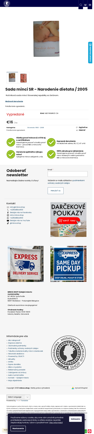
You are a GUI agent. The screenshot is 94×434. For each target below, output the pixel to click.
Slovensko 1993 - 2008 (35, 127)
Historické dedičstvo (16, 354)
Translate (24, 400)
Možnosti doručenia (14, 101)
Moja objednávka (15, 380)
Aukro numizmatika (16, 375)
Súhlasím (75, 419)
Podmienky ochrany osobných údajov (23, 348)
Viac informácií (56, 422)
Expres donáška (14, 364)
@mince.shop (15, 223)
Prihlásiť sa (55, 191)
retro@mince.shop (17, 207)
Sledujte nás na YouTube (20, 220)
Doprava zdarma (15, 343)
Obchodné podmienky (17, 346)
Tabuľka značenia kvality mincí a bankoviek (25, 351)
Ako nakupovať (14, 340)
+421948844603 (16, 210)
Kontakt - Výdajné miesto (18, 378)
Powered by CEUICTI (16, 356)
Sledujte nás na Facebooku (21, 212)
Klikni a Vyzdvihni (14, 367)
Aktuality (11, 359)
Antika (10, 362)
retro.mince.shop (17, 215)
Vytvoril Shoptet (81, 388)
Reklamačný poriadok (16, 370)
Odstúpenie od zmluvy (17, 372)
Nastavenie (18, 428)
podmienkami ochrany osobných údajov (66, 181)
